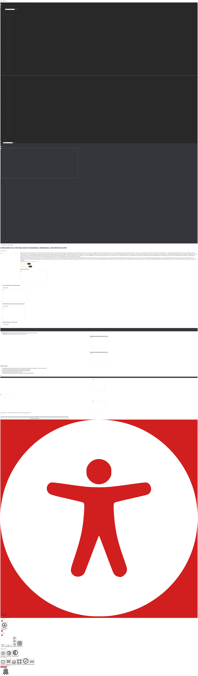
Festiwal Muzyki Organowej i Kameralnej (9, 15)
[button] (4, 625)
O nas (3, 12)
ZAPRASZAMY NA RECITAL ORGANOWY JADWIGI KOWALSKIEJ (13, 303)
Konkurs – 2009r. (10, 68)
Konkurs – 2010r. (10, 67)
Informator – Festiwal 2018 (24, 266)
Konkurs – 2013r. (10, 63)
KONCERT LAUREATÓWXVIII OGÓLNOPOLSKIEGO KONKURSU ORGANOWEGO (16, 369)
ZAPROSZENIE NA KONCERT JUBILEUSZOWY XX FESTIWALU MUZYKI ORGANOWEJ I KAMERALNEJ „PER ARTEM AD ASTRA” (24, 368)
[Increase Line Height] (2, 631)
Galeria (3, 71)
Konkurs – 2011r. (10, 65)
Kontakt (3, 73)
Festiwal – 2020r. (10, 25)
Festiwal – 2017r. (10, 28)
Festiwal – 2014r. (10, 33)
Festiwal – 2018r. (10, 27)
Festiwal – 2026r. (10, 17)
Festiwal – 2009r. (10, 39)
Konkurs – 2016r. (10, 59)
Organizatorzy (4, 13)
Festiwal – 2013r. (10, 34)
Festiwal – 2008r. (10, 41)
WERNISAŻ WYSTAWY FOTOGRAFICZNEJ (9, 322)
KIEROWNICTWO (5, 70)
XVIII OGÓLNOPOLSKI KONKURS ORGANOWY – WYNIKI (12, 372)
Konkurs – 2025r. (10, 47)
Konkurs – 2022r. (10, 50)
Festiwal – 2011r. (10, 37)
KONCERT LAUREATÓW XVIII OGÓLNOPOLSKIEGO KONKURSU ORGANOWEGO (16, 370)
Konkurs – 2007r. (10, 69)
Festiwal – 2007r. (10, 42)
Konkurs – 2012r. (10, 64)
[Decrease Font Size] (2, 620)
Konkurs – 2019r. (10, 54)
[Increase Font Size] (2, 616)
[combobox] (34, 418)
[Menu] (0, 7)
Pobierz (29, 263)
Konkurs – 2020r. (10, 53)
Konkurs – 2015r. (10, 60)
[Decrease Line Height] (2, 635)
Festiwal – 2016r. (10, 31)
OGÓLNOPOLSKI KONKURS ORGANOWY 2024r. (99, 336)
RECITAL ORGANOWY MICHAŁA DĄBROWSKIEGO (11, 285)
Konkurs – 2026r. (10, 46)
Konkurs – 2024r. (10, 48)
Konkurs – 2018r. (10, 55)
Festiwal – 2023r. (10, 21)
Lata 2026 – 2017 (8, 16)
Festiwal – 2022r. (10, 22)
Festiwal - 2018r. (10, 245)
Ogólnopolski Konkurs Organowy (8, 43)
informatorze (35, 261)
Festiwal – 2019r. (10, 26)
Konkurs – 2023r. (10, 49)
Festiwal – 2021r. (10, 23)
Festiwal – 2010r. (10, 38)
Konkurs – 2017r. (10, 57)
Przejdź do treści (3, 665)
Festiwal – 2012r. (10, 36)
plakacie (30, 261)
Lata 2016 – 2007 (8, 29)
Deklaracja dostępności (6, 74)
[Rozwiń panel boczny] (0, 375)
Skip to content (3, 1)
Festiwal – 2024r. (10, 20)
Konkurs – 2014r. (10, 62)
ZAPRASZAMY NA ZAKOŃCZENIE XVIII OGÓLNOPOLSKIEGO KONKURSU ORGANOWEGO (18, 373)
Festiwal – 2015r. (10, 32)
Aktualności (4, 11)
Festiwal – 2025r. (10, 18)
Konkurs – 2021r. (10, 52)
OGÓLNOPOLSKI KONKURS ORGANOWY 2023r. (99, 352)
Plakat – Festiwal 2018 (23, 263)
